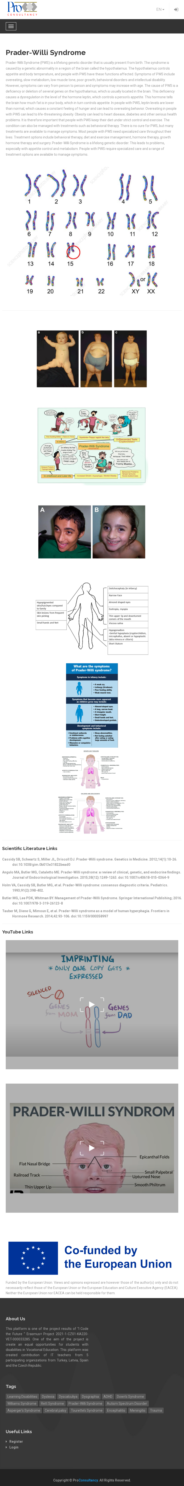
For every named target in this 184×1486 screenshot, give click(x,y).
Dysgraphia (90, 1396)
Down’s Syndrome (130, 1396)
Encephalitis (116, 1410)
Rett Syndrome (52, 1403)
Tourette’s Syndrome (87, 1410)
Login (13, 1447)
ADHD (108, 1396)
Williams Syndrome (21, 1403)
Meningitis (137, 1410)
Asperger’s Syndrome (23, 1410)
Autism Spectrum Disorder (127, 1403)
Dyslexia (48, 1396)
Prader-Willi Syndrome (85, 1403)
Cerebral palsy (55, 1410)
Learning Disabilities (22, 1396)
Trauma (156, 1410)
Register (16, 1441)
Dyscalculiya (68, 1396)
